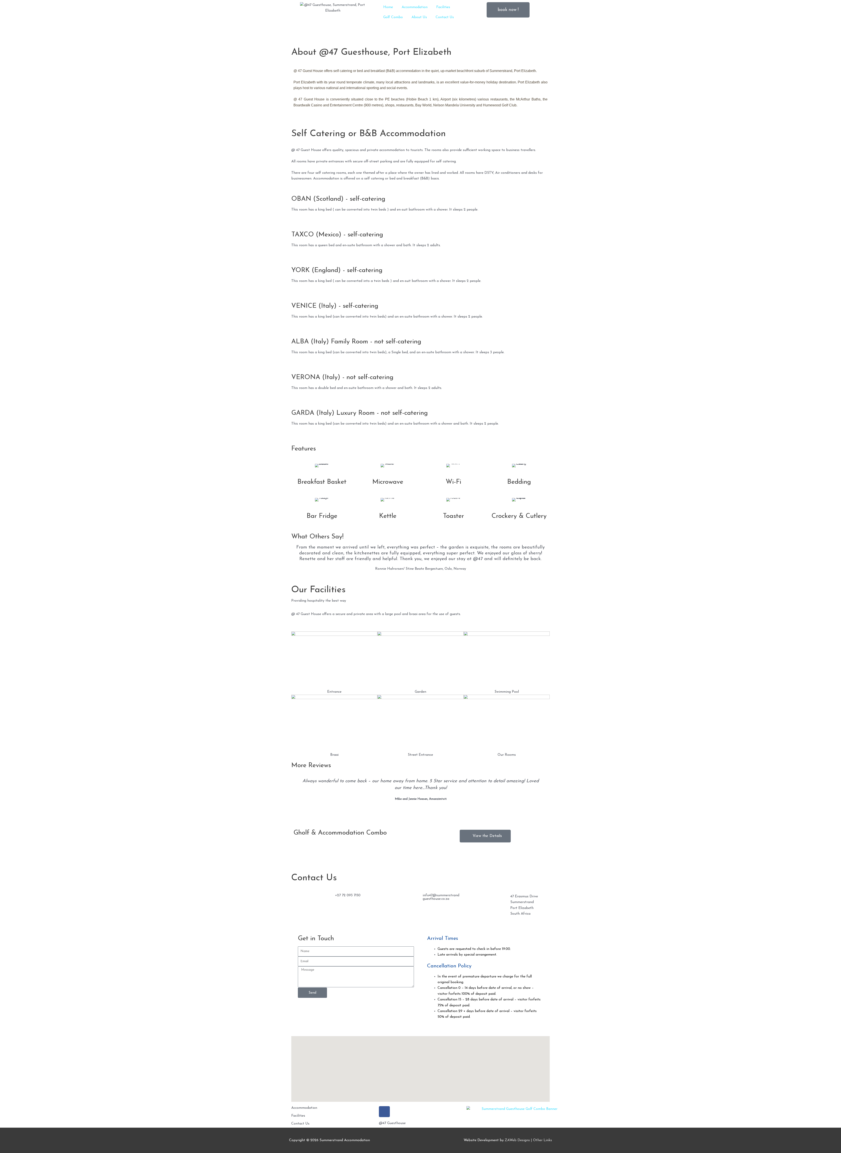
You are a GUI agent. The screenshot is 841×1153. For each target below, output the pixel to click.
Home (388, 7)
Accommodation (415, 7)
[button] (6, 39)
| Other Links (541, 1140)
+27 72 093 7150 (347, 895)
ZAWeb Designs (517, 1140)
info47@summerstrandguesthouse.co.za (441, 897)
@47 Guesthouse (392, 1123)
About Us (419, 17)
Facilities (443, 7)
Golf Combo (393, 17)
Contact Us (445, 17)
